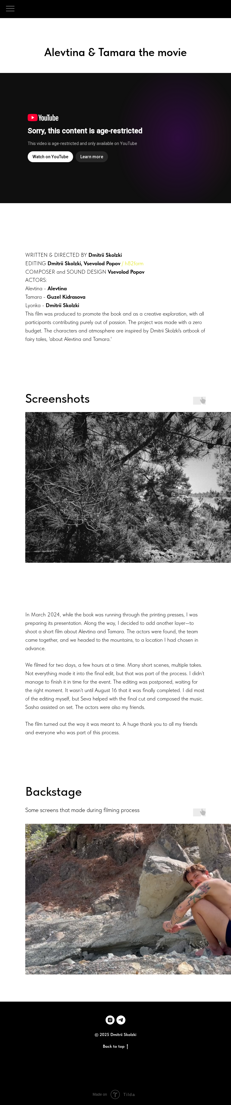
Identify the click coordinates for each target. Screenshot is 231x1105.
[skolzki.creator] (110, 1020)
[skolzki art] (120, 1020)
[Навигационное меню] (10, 9)
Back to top (114, 1046)
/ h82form (132, 263)
